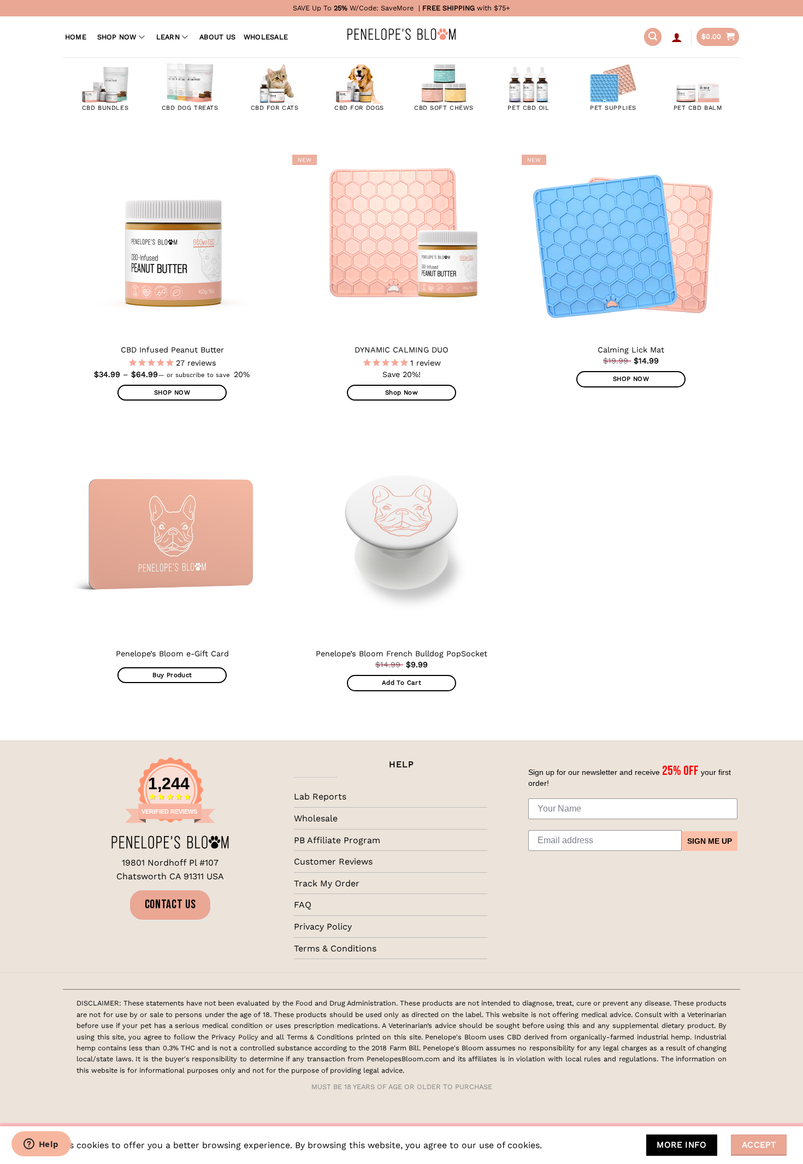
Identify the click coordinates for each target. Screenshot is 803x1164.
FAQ (302, 905)
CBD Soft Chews (444, 107)
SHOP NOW (172, 392)
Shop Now (117, 37)
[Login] (676, 37)
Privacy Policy (323, 926)
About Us (217, 37)
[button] (653, 37)
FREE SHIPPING (448, 8)
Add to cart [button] (401, 682)
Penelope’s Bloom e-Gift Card (172, 653)
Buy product (172, 675)
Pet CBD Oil (528, 107)
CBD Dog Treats (190, 107)
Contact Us (170, 904)
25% (340, 8)
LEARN (168, 37)
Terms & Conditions (335, 948)
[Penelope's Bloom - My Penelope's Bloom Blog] (401, 34)
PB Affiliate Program (337, 840)
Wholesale (266, 37)
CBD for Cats (275, 107)
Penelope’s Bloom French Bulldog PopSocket (401, 653)
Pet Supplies (613, 107)
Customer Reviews (333, 861)
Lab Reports (320, 796)
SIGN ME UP (709, 841)
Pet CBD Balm (698, 107)
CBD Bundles (105, 107)
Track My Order (326, 883)
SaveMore (397, 8)
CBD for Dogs (359, 107)
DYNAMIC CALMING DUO (401, 349)
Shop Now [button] (401, 392)
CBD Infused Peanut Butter (172, 349)
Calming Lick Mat (631, 349)
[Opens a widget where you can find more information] (41, 1145)
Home (75, 37)
